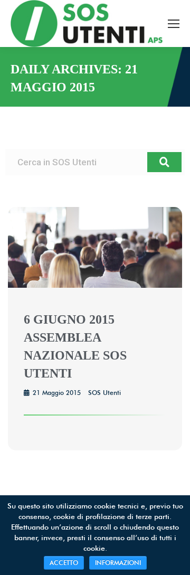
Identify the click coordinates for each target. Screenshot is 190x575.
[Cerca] (164, 162)
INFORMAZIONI (118, 563)
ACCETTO (64, 563)
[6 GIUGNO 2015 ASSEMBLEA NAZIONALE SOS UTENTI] (95, 285)
